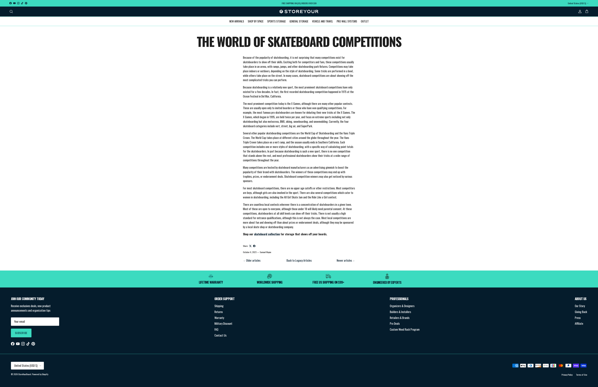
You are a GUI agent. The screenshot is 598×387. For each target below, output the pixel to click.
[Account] (579, 11)
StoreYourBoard (24, 374)
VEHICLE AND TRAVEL (322, 21)
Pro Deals (395, 323)
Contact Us (220, 335)
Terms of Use (581, 374)
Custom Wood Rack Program (405, 329)
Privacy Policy (567, 374)
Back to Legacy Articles (299, 260)
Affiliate (579, 323)
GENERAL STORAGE (299, 21)
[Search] (11, 11)
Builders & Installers (400, 312)
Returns (218, 312)
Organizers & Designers (402, 306)
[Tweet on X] (250, 246)
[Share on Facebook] (254, 246)
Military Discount (223, 323)
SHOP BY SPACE (255, 21)
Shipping (218, 306)
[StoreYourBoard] (299, 11)
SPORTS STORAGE (276, 21)
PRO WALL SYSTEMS (347, 21)
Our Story (580, 306)
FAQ (216, 329)
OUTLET (365, 21)
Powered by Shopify (40, 374)
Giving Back (581, 312)
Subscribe (21, 333)
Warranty (219, 318)
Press (578, 318)
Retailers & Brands (399, 318)
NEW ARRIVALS (236, 21)
